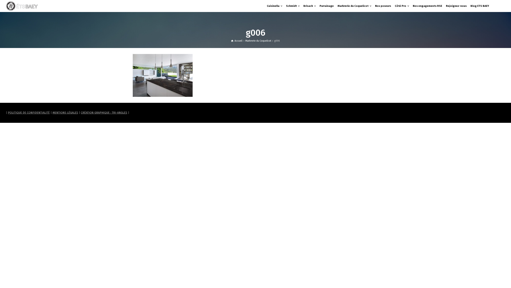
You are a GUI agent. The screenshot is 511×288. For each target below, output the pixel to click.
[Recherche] (501, 6)
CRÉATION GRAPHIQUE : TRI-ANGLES (104, 112)
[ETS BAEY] (22, 6)
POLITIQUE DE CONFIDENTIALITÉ (29, 112)
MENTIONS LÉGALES (65, 112)
